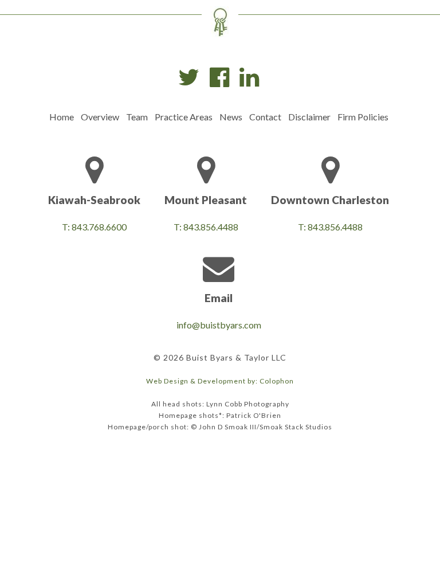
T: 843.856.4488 (206, 226)
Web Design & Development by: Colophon (220, 381)
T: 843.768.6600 (94, 226)
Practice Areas (184, 116)
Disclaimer (309, 116)
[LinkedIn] (249, 77)
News (230, 116)
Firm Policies (362, 116)
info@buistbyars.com (218, 324)
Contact (265, 116)
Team (137, 116)
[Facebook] (219, 77)
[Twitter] (188, 77)
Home (61, 116)
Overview (100, 116)
